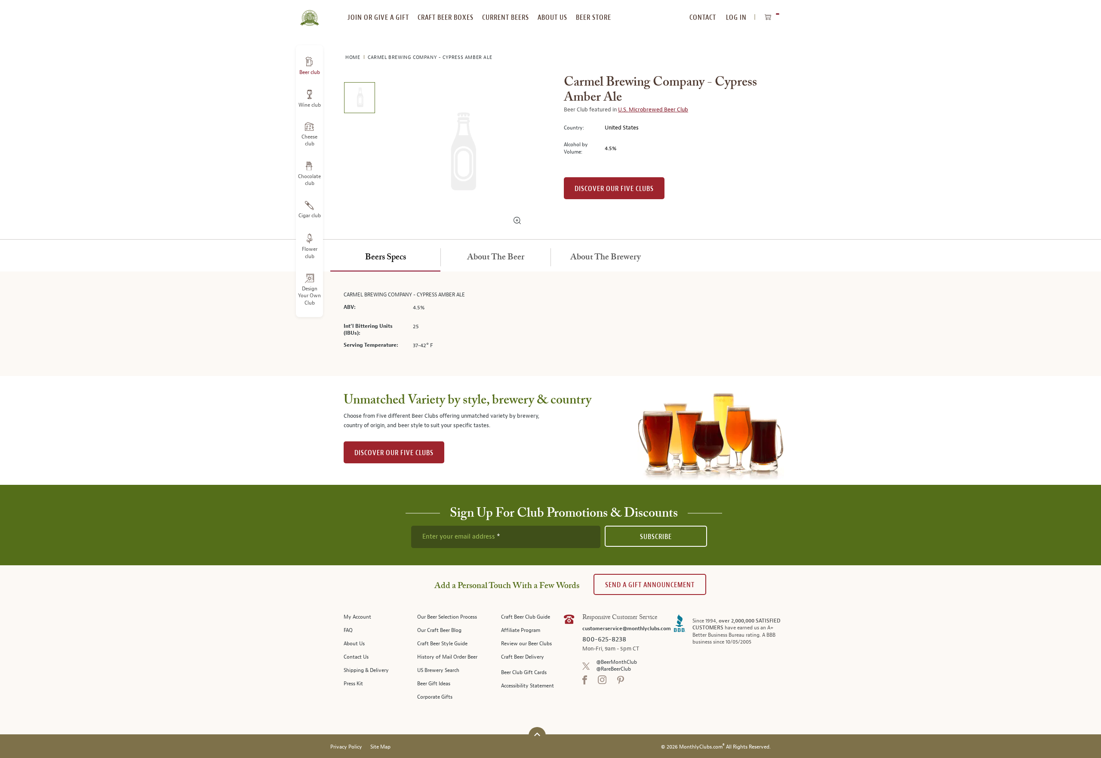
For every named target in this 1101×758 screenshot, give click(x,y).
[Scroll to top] (537, 734)
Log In (736, 17)
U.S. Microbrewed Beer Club (653, 109)
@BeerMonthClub (616, 662)
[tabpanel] (550, 323)
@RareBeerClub (613, 669)
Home (353, 57)
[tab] (385, 257)
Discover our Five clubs (614, 188)
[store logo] (309, 13)
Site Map (380, 747)
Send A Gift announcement (650, 585)
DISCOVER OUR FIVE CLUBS (394, 452)
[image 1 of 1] (359, 99)
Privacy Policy (346, 747)
